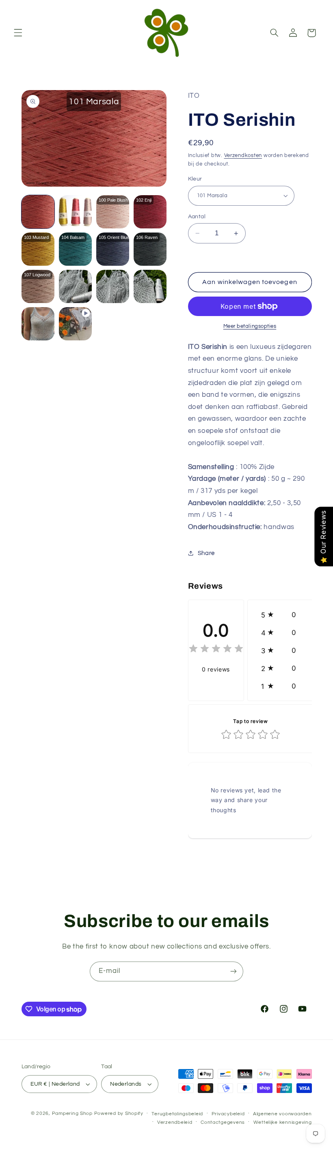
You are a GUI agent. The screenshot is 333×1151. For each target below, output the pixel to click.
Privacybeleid (228, 1114)
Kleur (195, 179)
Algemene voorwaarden (282, 1114)
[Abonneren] (233, 971)
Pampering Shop (72, 1113)
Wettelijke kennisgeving (282, 1122)
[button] (18, 33)
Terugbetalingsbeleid (177, 1114)
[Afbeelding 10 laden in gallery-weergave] (75, 286)
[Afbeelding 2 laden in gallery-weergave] (75, 211)
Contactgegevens (223, 1122)
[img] (216, 650)
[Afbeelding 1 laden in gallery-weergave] (38, 211)
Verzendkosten (243, 155)
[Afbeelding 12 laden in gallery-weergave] (150, 286)
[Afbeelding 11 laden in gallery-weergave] (113, 286)
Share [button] (206, 553)
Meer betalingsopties (250, 326)
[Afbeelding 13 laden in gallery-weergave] (38, 323)
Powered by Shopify (118, 1113)
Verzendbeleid (174, 1122)
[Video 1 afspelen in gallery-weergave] (75, 323)
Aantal (197, 216)
